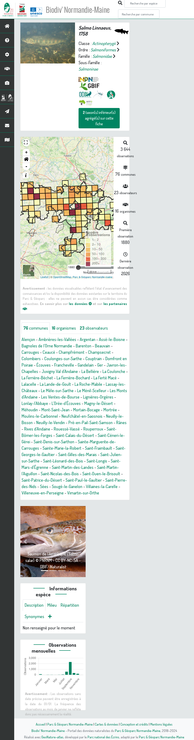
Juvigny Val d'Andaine (60, 371)
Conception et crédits (134, 724)
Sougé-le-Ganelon (67, 486)
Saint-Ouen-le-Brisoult (101, 473)
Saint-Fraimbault (98, 448)
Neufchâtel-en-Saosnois (82, 416)
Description (34, 605)
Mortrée (110, 409)
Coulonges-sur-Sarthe (63, 358)
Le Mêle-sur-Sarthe (57, 390)
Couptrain (93, 358)
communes (35, 328)
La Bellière (90, 371)
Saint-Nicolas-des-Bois (60, 473)
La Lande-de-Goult (55, 384)
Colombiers (31, 358)
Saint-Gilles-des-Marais (77, 454)
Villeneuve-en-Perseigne (43, 492)
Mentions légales (161, 724)
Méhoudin (30, 409)
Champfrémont (71, 352)
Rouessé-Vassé (67, 428)
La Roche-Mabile (88, 384)
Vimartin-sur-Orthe (83, 492)
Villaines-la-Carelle (102, 486)
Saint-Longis (97, 460)
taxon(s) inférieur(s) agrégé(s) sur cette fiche (99, 118)
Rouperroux (93, 428)
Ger (100, 365)
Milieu (52, 605)
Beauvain (102, 345)
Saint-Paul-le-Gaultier (84, 480)
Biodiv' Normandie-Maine (78, 9)
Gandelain (86, 365)
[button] (26, 159)
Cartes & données (106, 724)
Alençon (28, 339)
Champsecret (99, 352)
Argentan (87, 339)
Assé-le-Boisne (112, 339)
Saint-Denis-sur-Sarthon (54, 441)
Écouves (43, 365)
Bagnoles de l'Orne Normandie (47, 345)
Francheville (64, 365)
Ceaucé (49, 352)
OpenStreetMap (62, 277)
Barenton (83, 345)
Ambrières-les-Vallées (57, 339)
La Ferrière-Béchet (37, 377)
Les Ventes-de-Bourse (60, 396)
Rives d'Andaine (37, 428)
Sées (44, 486)
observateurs (94, 328)
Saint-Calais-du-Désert (75, 435)
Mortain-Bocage (86, 409)
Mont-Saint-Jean (55, 409)
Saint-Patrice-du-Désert (42, 480)
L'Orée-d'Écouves (66, 403)
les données (78, 303)
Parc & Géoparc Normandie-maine (92, 277)
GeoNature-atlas (52, 737)
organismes (64, 328)
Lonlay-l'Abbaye (35, 403)
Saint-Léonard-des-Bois (63, 460)
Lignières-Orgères (98, 396)
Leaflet (44, 277)
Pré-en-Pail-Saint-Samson (90, 422)
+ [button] (26, 152)
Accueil (40, 724)
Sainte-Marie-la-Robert (62, 448)
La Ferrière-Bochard (73, 377)
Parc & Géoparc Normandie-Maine (70, 724)
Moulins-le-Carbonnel (40, 416)
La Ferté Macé (105, 377)
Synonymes (34, 616)
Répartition (70, 605)
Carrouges (30, 352)
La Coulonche (113, 371)
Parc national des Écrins (103, 737)
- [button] (26, 166)
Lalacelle (29, 384)
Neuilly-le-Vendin (50, 422)
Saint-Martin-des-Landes (72, 467)
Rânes (121, 422)
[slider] (78, 267)
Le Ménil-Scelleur (91, 390)
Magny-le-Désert (98, 403)
